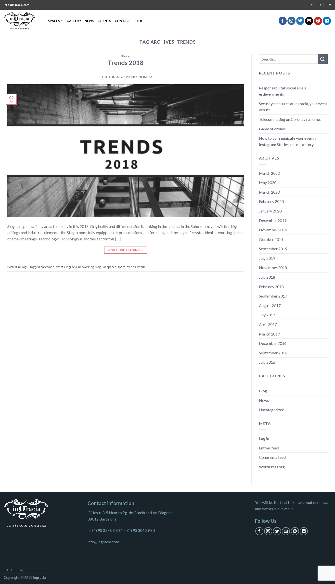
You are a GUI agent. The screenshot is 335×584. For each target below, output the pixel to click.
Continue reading (125, 250)
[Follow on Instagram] (291, 21)
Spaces (54, 21)
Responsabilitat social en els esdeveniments (282, 91)
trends (131, 267)
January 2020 (270, 211)
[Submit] (323, 59)
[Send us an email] (309, 21)
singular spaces (105, 267)
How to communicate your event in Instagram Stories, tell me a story (288, 141)
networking (86, 267)
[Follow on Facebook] (283, 21)
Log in (264, 438)
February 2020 (271, 201)
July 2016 (267, 362)
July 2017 (267, 314)
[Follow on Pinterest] (318, 21)
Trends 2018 (125, 62)
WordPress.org (272, 466)
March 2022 (269, 173)
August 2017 (270, 305)
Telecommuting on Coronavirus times (290, 119)
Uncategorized (271, 409)
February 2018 (271, 286)
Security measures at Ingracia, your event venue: (293, 106)
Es (319, 5)
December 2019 (272, 220)
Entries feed (269, 448)
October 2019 (271, 239)
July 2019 (267, 258)
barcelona (47, 267)
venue (141, 267)
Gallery (74, 21)
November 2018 (273, 267)
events (60, 267)
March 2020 (269, 192)
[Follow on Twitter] (300, 21)
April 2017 (268, 324)
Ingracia (145, 76)
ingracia (71, 267)
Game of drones (272, 128)
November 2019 (273, 229)
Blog (138, 21)
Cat (328, 5)
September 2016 (273, 352)
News (89, 21)
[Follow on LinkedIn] (327, 21)
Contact (123, 21)
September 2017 (273, 296)
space (121, 267)
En (310, 5)
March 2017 (269, 334)
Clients (104, 21)
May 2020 (267, 182)
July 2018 (267, 277)
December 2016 (272, 343)
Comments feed (272, 457)
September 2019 (273, 248)
